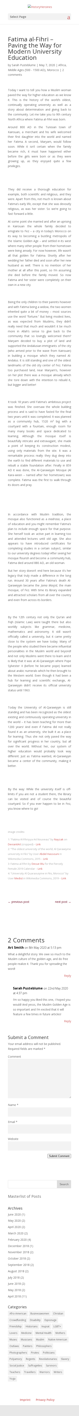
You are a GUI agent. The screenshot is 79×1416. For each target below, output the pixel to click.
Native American (57, 1339)
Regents (30, 1359)
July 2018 (14, 1277)
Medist (18, 878)
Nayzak (58, 839)
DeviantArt (14, 844)
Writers (58, 1372)
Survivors (51, 1365)
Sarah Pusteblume (24, 65)
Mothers (60, 1333)
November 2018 (18, 1252)
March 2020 (15, 1233)
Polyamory (16, 1359)
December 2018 (18, 1246)
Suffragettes (35, 1365)
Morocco (53, 70)
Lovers (13, 1333)
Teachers (15, 1372)
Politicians (48, 1352)
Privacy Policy (45, 1400)
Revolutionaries (48, 1359)
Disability (35, 1320)
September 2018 (19, 1265)
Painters (27, 1346)
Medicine (26, 1333)
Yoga (12, 1378)
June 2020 (14, 1214)
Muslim (40, 1339)
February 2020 (17, 1240)
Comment (14, 1056)
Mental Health (43, 1333)
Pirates (35, 1352)
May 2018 (14, 1290)
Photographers (18, 1352)
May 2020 (14, 1220)
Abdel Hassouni (49, 854)
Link (38, 844)
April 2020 (14, 1227)
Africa (62, 65)
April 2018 (14, 1296)
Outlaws (14, 1346)
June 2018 (14, 1284)
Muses (13, 1339)
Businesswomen (39, 1313)
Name (13, 1105)
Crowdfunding (18, 1320)
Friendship (16, 1326)
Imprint (25, 1400)
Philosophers (43, 1346)
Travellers (29, 1372)
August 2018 (16, 1271)
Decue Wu (38, 864)
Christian (58, 1313)
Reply (67, 976)
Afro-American (18, 1313)
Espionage (51, 1320)
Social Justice (17, 1365)
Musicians (26, 1339)
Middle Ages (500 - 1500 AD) (26, 70)
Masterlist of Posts (24, 1196)
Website (13, 1139)
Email (12, 1122)
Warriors (45, 1372)
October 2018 (17, 1258)
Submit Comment (59, 1156)
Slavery (65, 1359)
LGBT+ (57, 1326)
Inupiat (45, 1326)
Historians (31, 1326)
